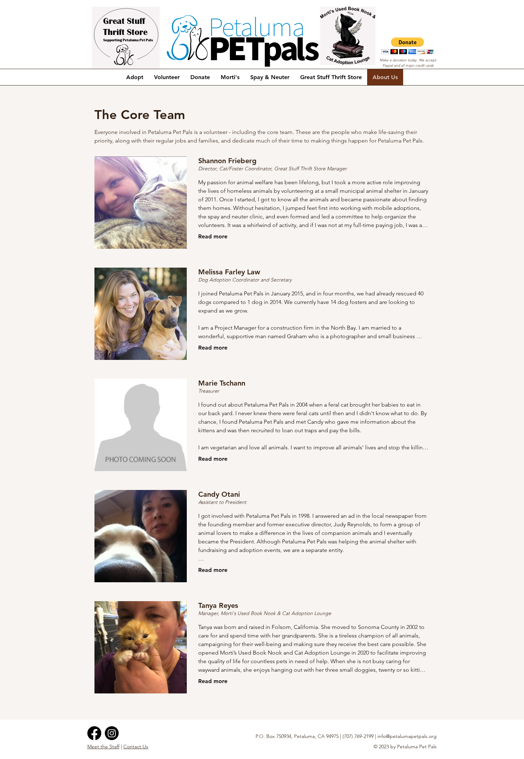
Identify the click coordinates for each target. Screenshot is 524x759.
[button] (407, 45)
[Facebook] (94, 733)
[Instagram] (112, 733)
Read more (212, 236)
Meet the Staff (103, 746)
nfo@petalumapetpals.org (408, 736)
